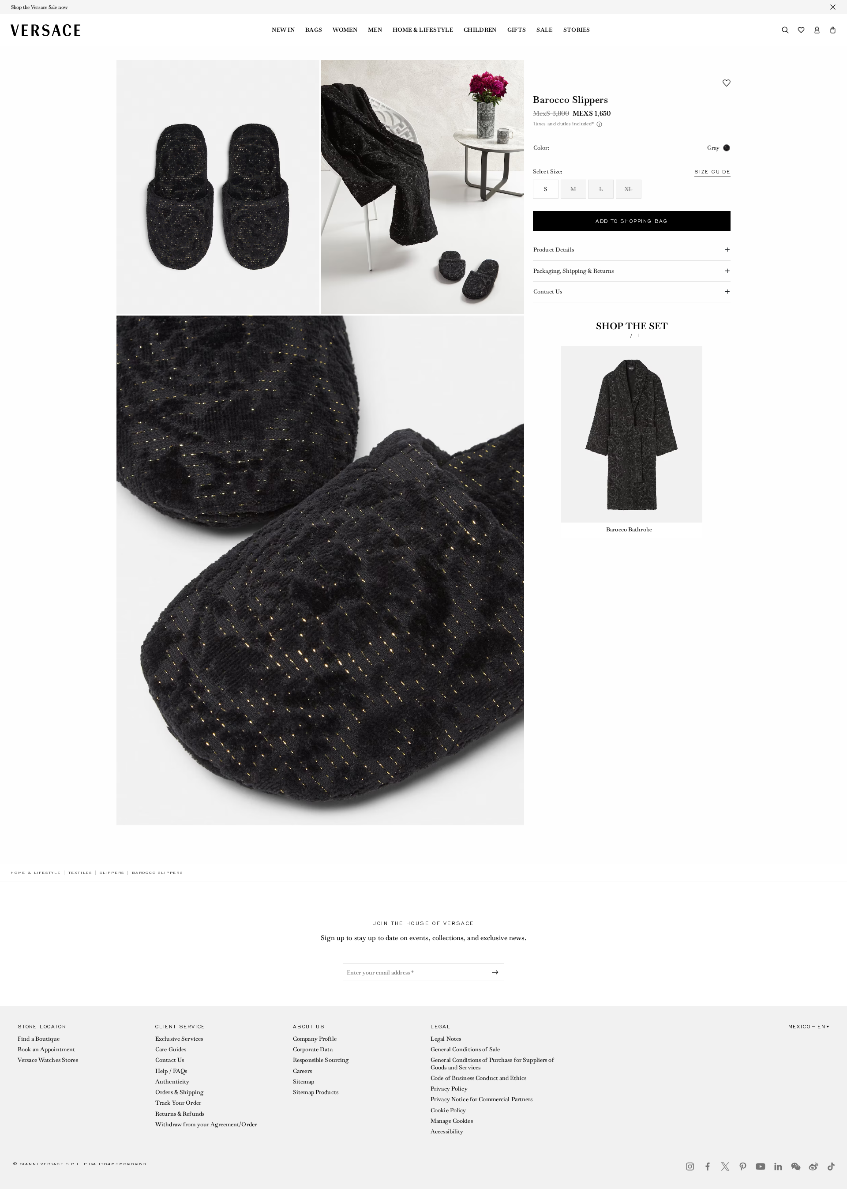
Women (345, 30)
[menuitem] (283, 30)
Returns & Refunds (179, 1114)
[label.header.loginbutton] (817, 30)
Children (480, 30)
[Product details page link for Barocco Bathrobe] (631, 434)
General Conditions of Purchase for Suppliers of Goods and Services (492, 1063)
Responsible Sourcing (321, 1060)
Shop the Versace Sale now (39, 7)
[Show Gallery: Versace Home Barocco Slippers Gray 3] (320, 570)
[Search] (785, 30)
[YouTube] (760, 1166)
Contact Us (169, 1060)
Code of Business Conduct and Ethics (478, 1078)
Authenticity (172, 1081)
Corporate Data (313, 1049)
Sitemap (303, 1081)
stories (576, 30)
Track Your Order (178, 1102)
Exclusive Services (179, 1038)
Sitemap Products (315, 1092)
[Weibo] (813, 1166)
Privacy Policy (449, 1088)
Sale (544, 30)
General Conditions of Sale (465, 1049)
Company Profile (315, 1038)
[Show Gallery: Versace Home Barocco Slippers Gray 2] (422, 187)
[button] (832, 30)
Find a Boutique (39, 1038)
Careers (302, 1071)
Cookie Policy (448, 1110)
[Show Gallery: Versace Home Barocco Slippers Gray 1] (217, 187)
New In (283, 30)
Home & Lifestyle (423, 30)
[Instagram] (690, 1166)
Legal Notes (446, 1038)
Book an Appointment (46, 1049)
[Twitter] (725, 1166)
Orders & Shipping (179, 1092)
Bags (313, 30)
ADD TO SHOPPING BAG (632, 221)
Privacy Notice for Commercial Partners (482, 1099)
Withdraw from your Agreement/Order (206, 1124)
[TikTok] (831, 1166)
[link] (36, 872)
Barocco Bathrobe (629, 529)
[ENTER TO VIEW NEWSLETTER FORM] (496, 972)
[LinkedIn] (778, 1166)
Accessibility (447, 1131)
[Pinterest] (743, 1166)
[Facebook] (707, 1166)
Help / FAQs (171, 1071)
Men (375, 30)
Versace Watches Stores (48, 1060)
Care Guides (170, 1049)
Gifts (516, 30)
